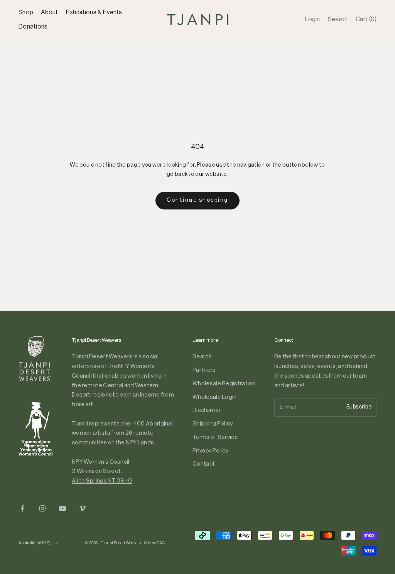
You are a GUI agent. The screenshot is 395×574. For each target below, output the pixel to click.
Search (202, 357)
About (49, 12)
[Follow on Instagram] (42, 508)
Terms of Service (215, 437)
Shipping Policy (212, 424)
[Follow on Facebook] (22, 508)
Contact (203, 464)
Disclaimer (206, 410)
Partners (204, 370)
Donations (33, 27)
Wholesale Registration (224, 384)
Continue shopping (197, 200)
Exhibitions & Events (94, 12)
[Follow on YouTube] (62, 508)
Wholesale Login (214, 397)
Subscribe (359, 407)
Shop (26, 12)
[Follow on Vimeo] (82, 508)
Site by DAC (154, 543)
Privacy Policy (210, 451)
